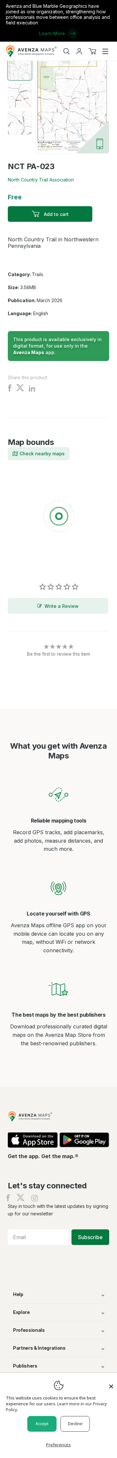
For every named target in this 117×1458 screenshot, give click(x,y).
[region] (58, 517)
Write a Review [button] (62, 606)
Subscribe (90, 1237)
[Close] (111, 1383)
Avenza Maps (28, 352)
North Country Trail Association (41, 179)
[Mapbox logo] (24, 564)
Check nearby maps (42, 453)
